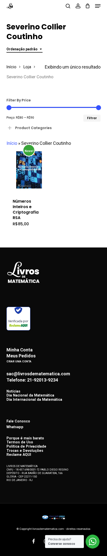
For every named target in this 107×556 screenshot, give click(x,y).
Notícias (13, 392)
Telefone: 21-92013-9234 (32, 380)
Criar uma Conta (18, 361)
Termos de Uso (19, 442)
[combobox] (24, 49)
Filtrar (92, 118)
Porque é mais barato (25, 438)
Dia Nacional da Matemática (30, 396)
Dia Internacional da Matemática (34, 400)
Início (11, 67)
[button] (98, 5)
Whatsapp (14, 427)
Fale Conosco (18, 421)
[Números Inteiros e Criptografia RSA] (29, 169)
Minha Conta (19, 350)
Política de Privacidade (26, 447)
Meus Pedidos (21, 356)
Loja (27, 67)
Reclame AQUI (18, 455)
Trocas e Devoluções (24, 451)
